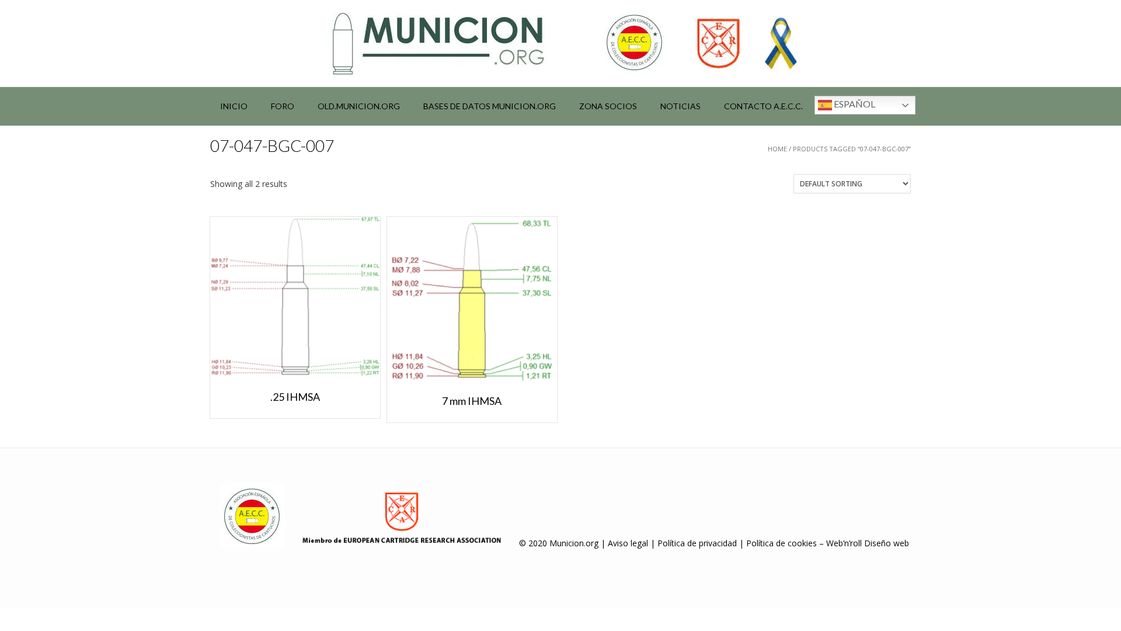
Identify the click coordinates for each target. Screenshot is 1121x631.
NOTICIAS (680, 106)
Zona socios (608, 106)
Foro (282, 106)
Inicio (234, 106)
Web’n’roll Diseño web (867, 543)
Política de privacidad (697, 543)
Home (777, 148)
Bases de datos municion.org (489, 106)
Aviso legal (628, 543)
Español (853, 103)
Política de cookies (781, 543)
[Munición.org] (560, 43)
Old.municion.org (359, 106)
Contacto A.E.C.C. (763, 106)
